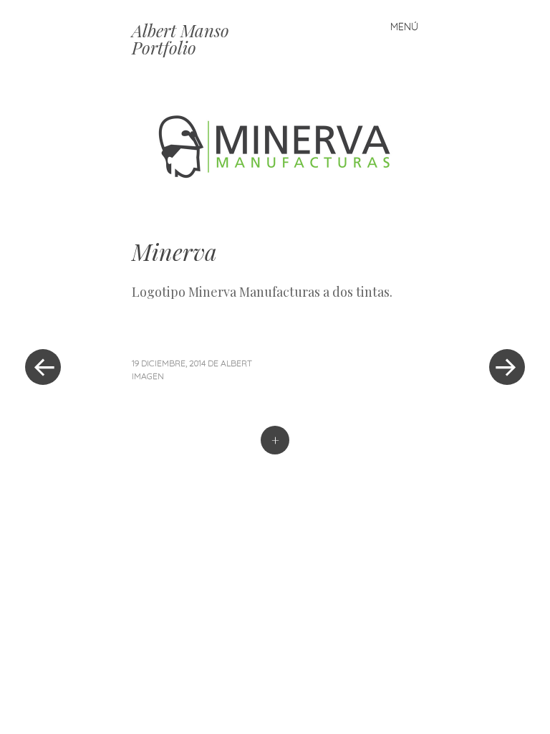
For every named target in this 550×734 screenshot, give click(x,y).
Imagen (148, 376)
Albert (236, 363)
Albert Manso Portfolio (180, 39)
